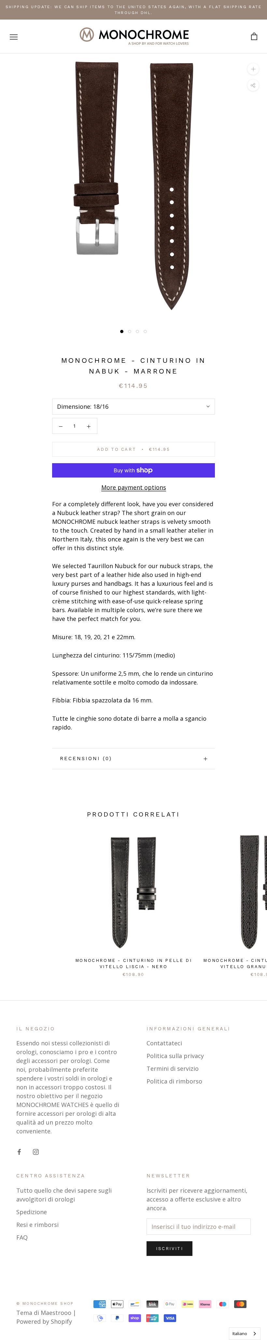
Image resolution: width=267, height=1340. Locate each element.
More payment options (133, 487)
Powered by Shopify (44, 1321)
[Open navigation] (14, 36)
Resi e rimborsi (37, 1225)
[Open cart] (254, 36)
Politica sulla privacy (175, 1056)
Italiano (239, 1333)
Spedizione (31, 1212)
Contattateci (164, 1043)
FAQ (22, 1237)
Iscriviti (169, 1248)
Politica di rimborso (174, 1081)
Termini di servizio (173, 1068)
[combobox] (244, 1333)
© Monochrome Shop (45, 1303)
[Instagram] (36, 1151)
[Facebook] (19, 1151)
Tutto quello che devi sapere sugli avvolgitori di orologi (64, 1194)
